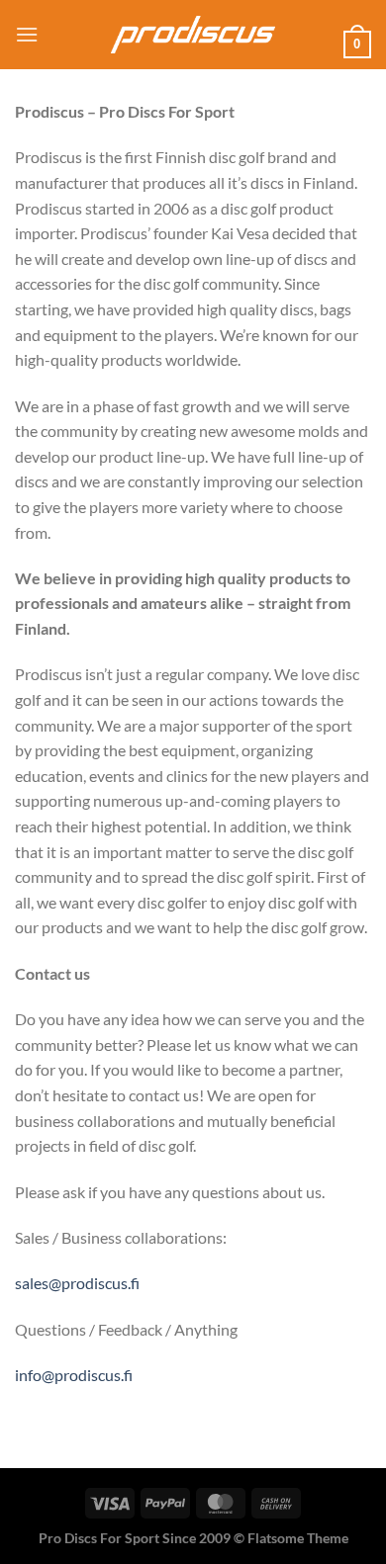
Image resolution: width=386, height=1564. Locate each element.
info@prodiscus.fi (74, 1374)
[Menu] (27, 34)
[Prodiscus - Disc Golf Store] (193, 35)
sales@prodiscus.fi (77, 1282)
